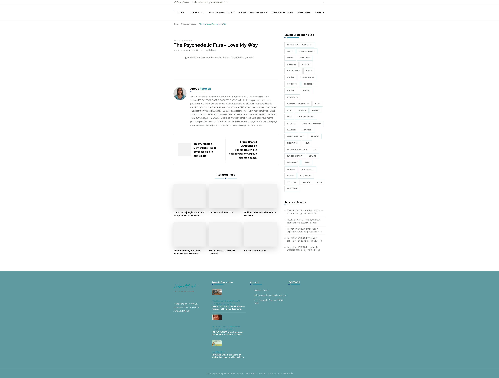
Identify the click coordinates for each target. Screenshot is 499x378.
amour (290, 58)
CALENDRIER (218, 352)
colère (290, 77)
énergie (307, 182)
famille (316, 110)
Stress (290, 176)
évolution (292, 189)
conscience (310, 84)
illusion (291, 130)
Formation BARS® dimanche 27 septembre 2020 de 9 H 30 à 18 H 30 (304, 230)
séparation (305, 176)
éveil (319, 182)
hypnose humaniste (311, 123)
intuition (307, 130)
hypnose (291, 123)
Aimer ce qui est (307, 51)
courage (305, 91)
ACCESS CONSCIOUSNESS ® (252, 13)
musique (315, 136)
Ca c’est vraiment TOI (221, 212)
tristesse (292, 182)
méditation (292, 143)
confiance (292, 84)
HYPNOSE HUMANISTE (223, 304)
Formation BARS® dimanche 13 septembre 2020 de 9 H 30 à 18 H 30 (304, 239)
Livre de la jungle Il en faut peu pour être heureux (188, 214)
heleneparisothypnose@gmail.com (270, 295)
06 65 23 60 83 (261, 290)
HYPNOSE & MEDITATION (221, 13)
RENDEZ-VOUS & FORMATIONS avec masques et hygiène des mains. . (305, 212)
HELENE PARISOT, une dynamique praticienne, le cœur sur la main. (303, 221)
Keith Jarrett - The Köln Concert (222, 252)
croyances (292, 97)
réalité (312, 156)
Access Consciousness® (299, 45)
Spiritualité (308, 169)
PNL (315, 149)
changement (293, 71)
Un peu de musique (182, 40)
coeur (309, 71)
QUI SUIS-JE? (197, 13)
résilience (292, 163)
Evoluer (302, 110)
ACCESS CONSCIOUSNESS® (226, 301)
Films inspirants (306, 117)
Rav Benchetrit (294, 156)
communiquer (307, 77)
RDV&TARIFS (304, 13)
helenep (212, 50)
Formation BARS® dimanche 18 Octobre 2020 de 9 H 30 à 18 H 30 (303, 248)
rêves (307, 163)
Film (289, 117)
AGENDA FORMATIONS (282, 13)
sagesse (291, 169)
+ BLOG (318, 13)
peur (307, 143)
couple (290, 91)
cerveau (306, 64)
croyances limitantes (298, 104)
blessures (305, 58)
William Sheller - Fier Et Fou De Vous (260, 214)
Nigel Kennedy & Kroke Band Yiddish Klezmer (186, 252)
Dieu (289, 110)
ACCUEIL (181, 13)
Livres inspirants (295, 136)
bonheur (291, 64)
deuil (318, 104)
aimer (290, 51)
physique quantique (297, 149)
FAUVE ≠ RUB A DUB (255, 250)
